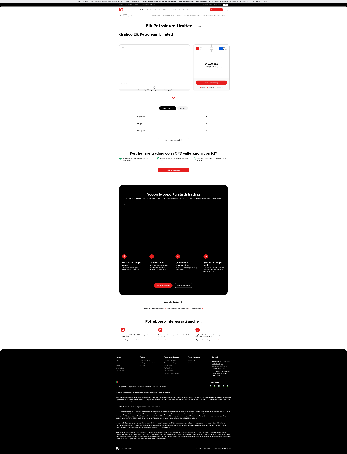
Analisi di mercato (175, 10)
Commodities (120, 368)
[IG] (121, 9)
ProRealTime (168, 368)
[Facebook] (211, 386)
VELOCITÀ (203, 87)
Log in (225, 4)
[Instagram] (215, 386)
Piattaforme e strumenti (153, 10)
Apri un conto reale (216, 9)
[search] (226, 9)
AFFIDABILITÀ (220, 87)
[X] (219, 386)
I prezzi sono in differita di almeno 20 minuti (211, 67)
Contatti (215, 357)
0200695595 (224, 361)
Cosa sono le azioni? (168, 15)
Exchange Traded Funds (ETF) (211, 15)
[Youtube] (224, 386)
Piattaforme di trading (171, 357)
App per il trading (170, 363)
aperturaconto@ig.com (220, 366)
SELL (201, 47)
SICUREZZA (211, 87)
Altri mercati (120, 370)
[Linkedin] (228, 386)
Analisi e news (192, 360)
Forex (117, 363)
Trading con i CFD (146, 360)
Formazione (186, 10)
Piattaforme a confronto (172, 373)
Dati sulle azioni (156, 15)
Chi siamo (165, 10)
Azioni (118, 365)
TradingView (168, 365)
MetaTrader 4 (168, 370)
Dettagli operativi (168, 108)
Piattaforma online (170, 360)
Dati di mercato (193, 363)
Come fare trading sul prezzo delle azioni (188, 15)
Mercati (182, 108)
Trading (142, 10)
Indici (117, 360)
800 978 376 (216, 364)
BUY (224, 47)
